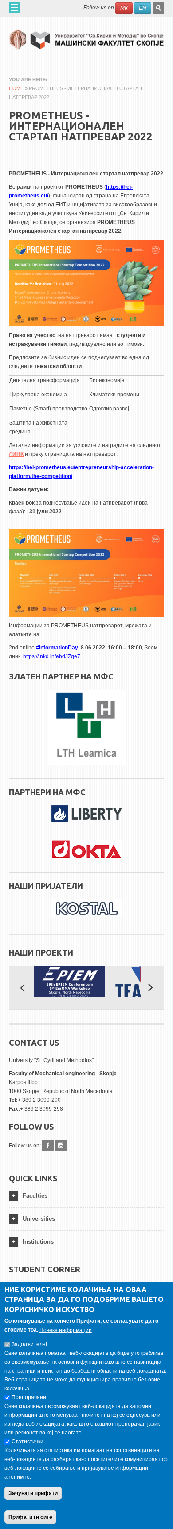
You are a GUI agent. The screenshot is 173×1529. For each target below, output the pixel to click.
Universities (39, 1218)
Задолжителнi (29, 1344)
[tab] (86, 1196)
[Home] (86, 36)
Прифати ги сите (30, 1517)
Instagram (61, 1145)
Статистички (27, 1441)
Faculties (35, 1195)
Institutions (38, 1241)
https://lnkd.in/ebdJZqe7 (51, 656)
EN (142, 8)
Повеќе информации (65, 1330)
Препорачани (29, 1397)
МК (124, 8)
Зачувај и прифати (33, 1493)
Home (16, 88)
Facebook (48, 1145)
